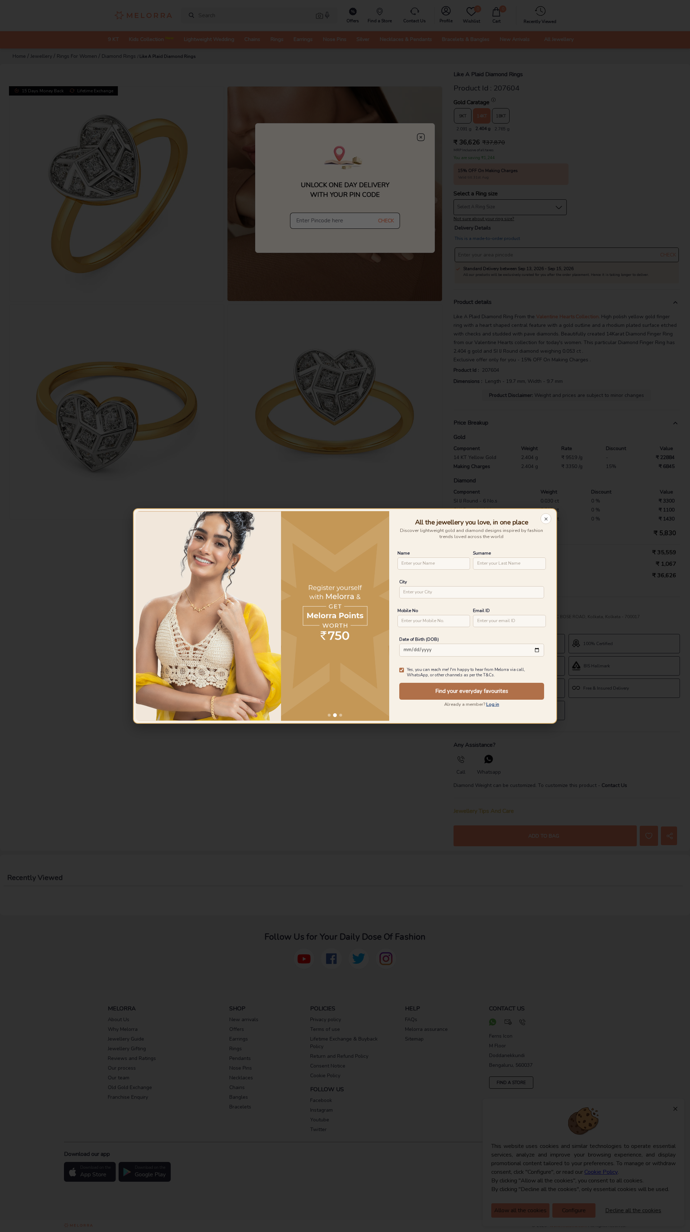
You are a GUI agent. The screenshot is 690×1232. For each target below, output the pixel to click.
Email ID (481, 610)
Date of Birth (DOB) (419, 639)
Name (403, 553)
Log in (492, 704)
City (403, 582)
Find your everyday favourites (471, 691)
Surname (482, 553)
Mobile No (407, 610)
